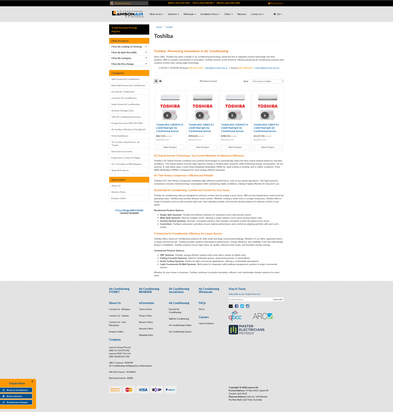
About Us (116, 185)
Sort (246, 81)
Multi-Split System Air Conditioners (128, 85)
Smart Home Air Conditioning (125, 104)
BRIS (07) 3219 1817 (179, 3)
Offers (227, 14)
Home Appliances (119, 135)
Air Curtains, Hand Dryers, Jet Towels (125, 143)
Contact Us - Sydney (119, 315)
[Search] (112, 3)
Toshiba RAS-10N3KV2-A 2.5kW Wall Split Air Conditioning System (169, 127)
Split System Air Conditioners (125, 79)
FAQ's (202, 309)
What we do (156, 14)
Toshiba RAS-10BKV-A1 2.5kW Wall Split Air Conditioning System (201, 127)
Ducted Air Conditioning (175, 311)
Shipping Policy (146, 335)
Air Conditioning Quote (180, 331)
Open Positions (206, 323)
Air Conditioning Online (180, 325)
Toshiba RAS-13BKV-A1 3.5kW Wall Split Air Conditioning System (266, 127)
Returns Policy (118, 192)
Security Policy (146, 328)
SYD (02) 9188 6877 (203, 3)
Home (159, 27)
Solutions (172, 14)
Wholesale (189, 14)
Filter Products (120, 40)
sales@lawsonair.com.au (216, 68)
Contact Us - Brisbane (119, 309)
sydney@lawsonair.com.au (266, 68)
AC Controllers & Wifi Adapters (126, 164)
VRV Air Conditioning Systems (126, 117)
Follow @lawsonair (129, 210)
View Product (170, 147)
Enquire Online (118, 198)
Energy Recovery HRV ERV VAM (126, 123)
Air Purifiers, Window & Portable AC (128, 129)
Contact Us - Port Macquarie (117, 323)
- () (278, 14)
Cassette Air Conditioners (124, 98)
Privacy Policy (145, 315)
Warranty (241, 14)
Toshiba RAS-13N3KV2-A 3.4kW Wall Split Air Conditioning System (234, 127)
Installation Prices (209, 14)
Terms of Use (145, 309)
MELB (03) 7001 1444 (228, 3)
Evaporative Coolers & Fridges (125, 157)
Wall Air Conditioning (179, 318)
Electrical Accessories (121, 151)
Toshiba (169, 27)
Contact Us (256, 14)
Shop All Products (120, 170)
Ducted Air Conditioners (123, 91)
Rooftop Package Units (122, 110)
